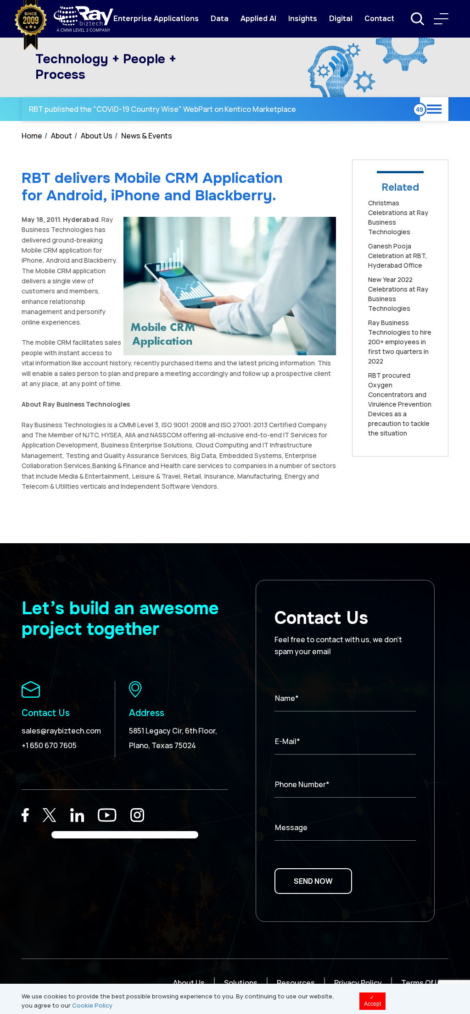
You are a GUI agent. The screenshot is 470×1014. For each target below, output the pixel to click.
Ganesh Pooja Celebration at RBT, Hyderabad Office (397, 256)
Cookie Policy (92, 1005)
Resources (296, 983)
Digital (340, 18)
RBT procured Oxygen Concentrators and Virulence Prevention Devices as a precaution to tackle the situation (399, 404)
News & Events (146, 136)
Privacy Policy (358, 983)
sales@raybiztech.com (61, 731)
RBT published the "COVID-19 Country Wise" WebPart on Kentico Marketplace (162, 109)
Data (220, 18)
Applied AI (258, 18)
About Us (96, 136)
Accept (372, 1000)
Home (32, 136)
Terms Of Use (424, 983)
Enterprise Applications (156, 18)
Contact (379, 18)
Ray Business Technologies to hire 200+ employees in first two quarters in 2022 (399, 341)
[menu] (441, 19)
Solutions (240, 983)
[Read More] (25, 815)
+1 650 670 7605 (49, 745)
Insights (302, 18)
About (61, 136)
